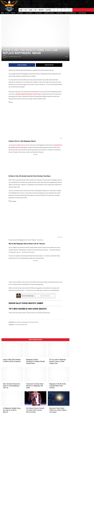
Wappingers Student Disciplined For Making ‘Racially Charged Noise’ (35, 361)
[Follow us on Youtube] (67, 10)
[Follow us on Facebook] (59, 10)
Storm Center (59, 13)
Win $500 (13, 13)
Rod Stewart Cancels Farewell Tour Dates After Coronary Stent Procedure (35, 410)
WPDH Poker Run (82, 13)
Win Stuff (41, 10)
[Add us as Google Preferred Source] (56, 10)
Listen (30, 10)
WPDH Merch (20, 13)
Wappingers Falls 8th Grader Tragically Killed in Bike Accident (57, 386)
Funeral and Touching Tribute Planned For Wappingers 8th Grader (34, 386)
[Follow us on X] (70, 10)
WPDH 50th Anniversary (70, 13)
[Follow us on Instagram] (63, 10)
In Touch (7, 13)
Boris (7, 56)
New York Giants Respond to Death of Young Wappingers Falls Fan (11, 386)
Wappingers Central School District (30, 322)
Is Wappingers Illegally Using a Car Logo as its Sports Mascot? (12, 410)
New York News (18, 322)
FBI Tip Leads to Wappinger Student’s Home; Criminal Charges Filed (57, 361)
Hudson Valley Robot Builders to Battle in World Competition (12, 360)
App (35, 10)
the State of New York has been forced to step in (28, 94)
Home (21, 10)
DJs (26, 10)
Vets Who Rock (38, 13)
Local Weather (29, 13)
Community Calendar (49, 13)
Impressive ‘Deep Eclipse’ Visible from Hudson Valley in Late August (58, 410)
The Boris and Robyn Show (21, 324)
